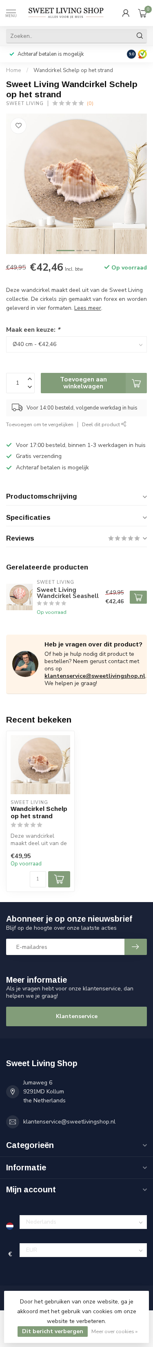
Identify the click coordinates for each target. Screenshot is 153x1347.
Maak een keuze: (33, 329)
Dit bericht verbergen (52, 1331)
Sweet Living (25, 103)
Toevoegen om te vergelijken (39, 424)
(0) (90, 103)
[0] (142, 13)
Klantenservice (77, 1016)
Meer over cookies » (114, 1331)
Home (13, 70)
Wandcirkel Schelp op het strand (73, 70)
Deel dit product (101, 424)
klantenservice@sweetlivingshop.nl (94, 676)
